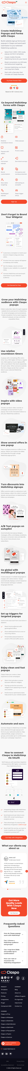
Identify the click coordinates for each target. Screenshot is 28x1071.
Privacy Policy (20, 1061)
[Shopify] (2, 977)
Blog (16, 989)
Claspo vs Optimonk (7, 1027)
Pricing (3, 996)
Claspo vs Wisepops (7, 1017)
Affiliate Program (20, 996)
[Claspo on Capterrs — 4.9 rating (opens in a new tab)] (14, 88)
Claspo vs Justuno (6, 1037)
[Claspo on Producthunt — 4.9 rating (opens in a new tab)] (17, 88)
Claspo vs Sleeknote (7, 1020)
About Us (18, 993)
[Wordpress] (8, 977)
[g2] (5, 977)
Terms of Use (20, 1065)
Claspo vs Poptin (6, 1034)
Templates (4, 989)
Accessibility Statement (7, 1065)
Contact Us (18, 1006)
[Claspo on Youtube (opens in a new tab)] (10, 1053)
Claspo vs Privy (5, 1014)
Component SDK (6, 1006)
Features (4, 993)
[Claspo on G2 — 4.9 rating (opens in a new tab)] (11, 88)
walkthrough (22, 824)
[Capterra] (11, 977)
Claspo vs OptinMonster (8, 1024)
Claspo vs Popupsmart (8, 1030)
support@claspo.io (9, 1049)
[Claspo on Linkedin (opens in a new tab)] (6, 1053)
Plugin (3, 1003)
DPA (7, 1061)
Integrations (5, 999)
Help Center (18, 1003)
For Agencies (19, 999)
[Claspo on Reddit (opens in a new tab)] (2, 1053)
